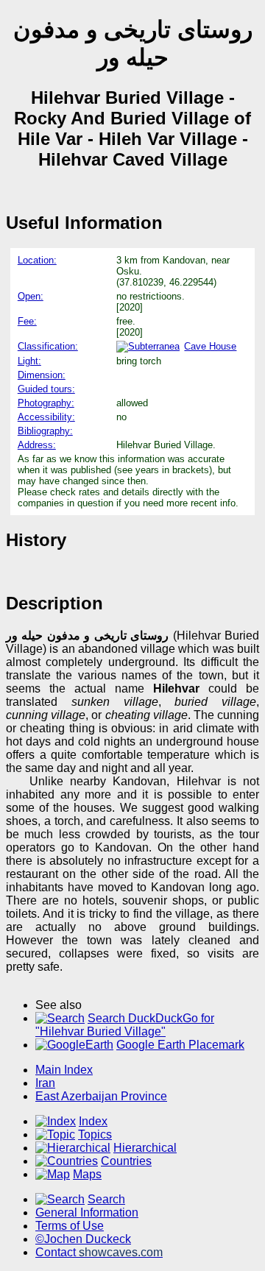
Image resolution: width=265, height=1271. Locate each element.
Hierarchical (145, 1147)
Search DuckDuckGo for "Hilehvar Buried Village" (124, 1025)
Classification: (48, 346)
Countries (126, 1161)
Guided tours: (46, 388)
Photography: (46, 402)
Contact (99, 1252)
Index (93, 1121)
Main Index (64, 1069)
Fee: (27, 321)
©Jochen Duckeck (83, 1239)
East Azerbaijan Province (101, 1096)
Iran (45, 1083)
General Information (86, 1212)
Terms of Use (69, 1225)
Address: (37, 444)
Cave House (210, 346)
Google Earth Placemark (180, 1044)
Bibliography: (45, 430)
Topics (95, 1134)
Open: (30, 296)
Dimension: (42, 374)
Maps (87, 1174)
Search (106, 1199)
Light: (29, 361)
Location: (37, 260)
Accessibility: (46, 416)
